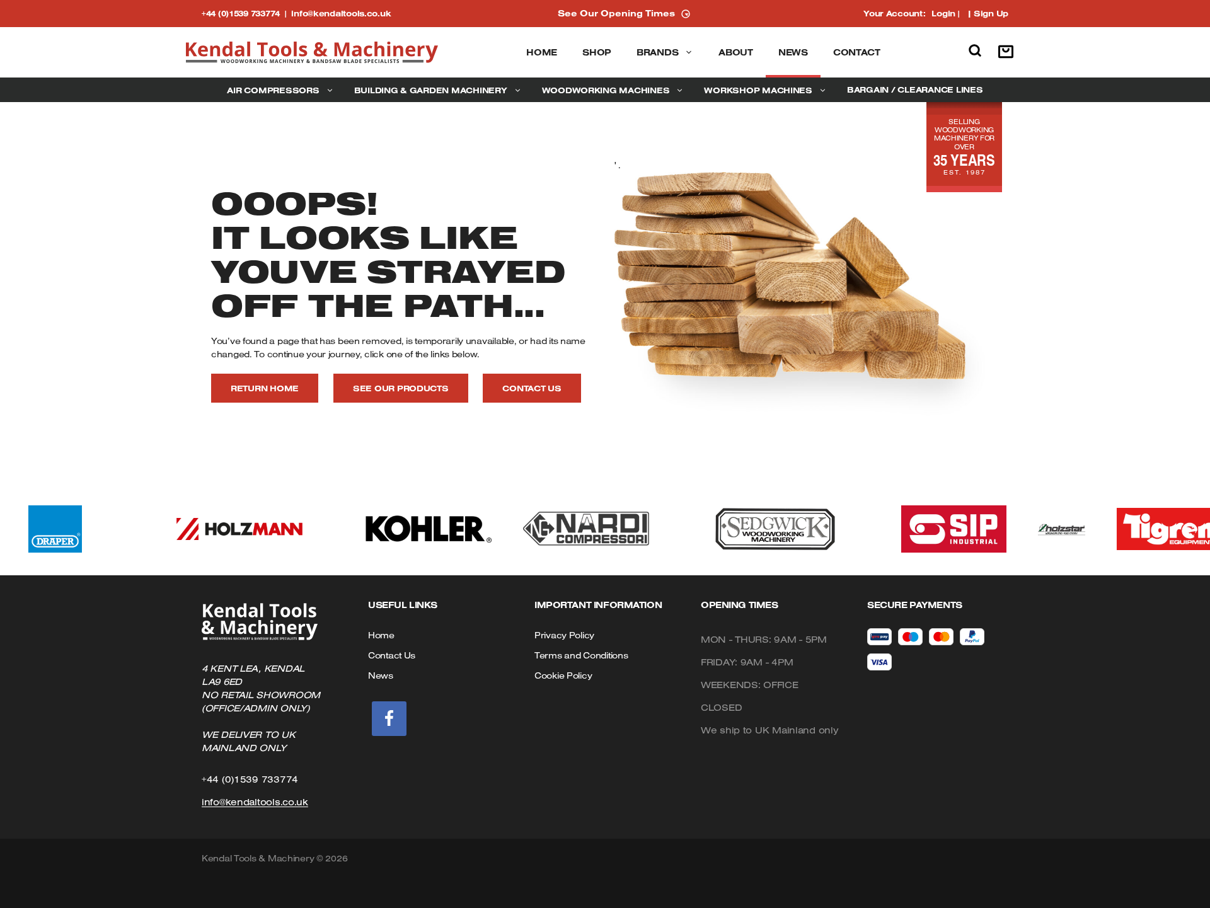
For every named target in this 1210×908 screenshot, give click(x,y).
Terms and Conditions (581, 655)
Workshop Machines (758, 90)
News (793, 52)
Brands (657, 52)
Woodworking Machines (606, 90)
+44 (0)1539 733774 (246, 13)
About (735, 52)
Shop (596, 52)
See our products (401, 388)
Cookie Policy (563, 675)
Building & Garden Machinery (430, 90)
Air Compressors (273, 90)
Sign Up (991, 13)
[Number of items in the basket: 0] (1009, 52)
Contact (856, 52)
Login (943, 13)
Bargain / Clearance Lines (915, 89)
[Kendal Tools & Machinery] (312, 52)
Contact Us (531, 388)
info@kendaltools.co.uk (341, 13)
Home (541, 52)
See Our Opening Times (616, 13)
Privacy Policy (564, 635)
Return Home (265, 388)
